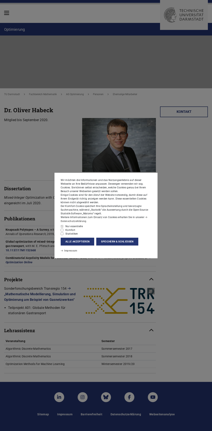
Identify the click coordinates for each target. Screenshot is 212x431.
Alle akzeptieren (77, 241)
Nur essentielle (74, 226)
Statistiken (71, 233)
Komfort (70, 230)
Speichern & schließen (117, 241)
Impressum (70, 250)
